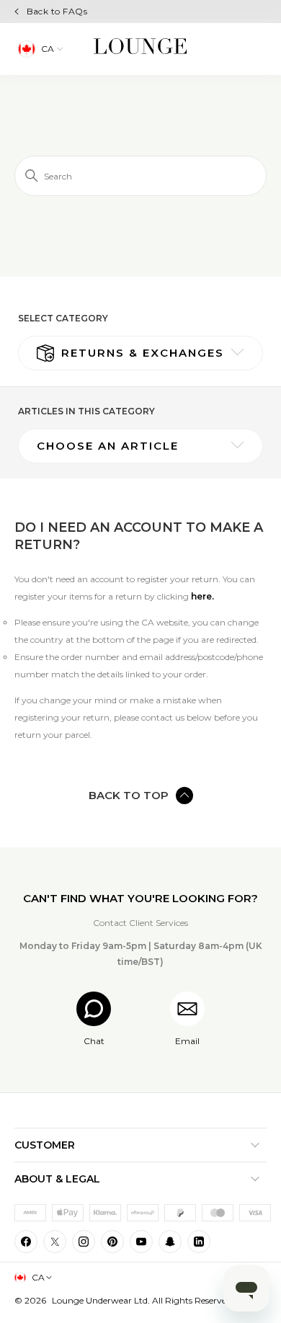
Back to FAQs (57, 11)
